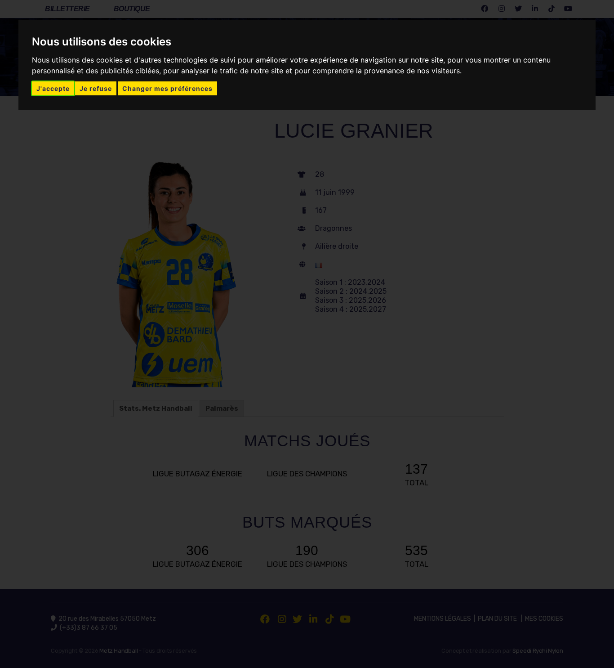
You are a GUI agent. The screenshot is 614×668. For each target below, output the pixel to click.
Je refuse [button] (96, 88)
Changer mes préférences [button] (167, 88)
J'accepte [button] (53, 88)
